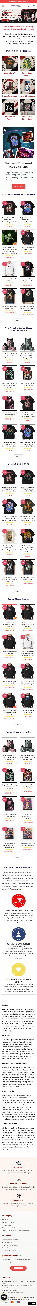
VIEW (9, 214)
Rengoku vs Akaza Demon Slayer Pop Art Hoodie (27, 624)
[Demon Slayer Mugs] (10, 86)
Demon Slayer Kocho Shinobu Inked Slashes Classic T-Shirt (9, 579)
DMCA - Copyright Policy (9, 1228)
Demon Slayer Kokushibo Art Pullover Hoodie (9, 624)
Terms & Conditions (8, 1222)
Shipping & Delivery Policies (10, 1239)
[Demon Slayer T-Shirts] (10, 63)
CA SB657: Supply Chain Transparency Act (15, 1230)
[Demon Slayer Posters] (10, 107)
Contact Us (5, 1248)
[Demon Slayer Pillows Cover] (27, 107)
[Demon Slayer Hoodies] (27, 63)
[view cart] (34, 6)
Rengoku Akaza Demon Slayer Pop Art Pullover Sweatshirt (27, 308)
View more (18, 320)
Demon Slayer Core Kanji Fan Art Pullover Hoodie (9, 712)
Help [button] (33, 1303)
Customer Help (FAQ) (9, 1250)
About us (5, 1219)
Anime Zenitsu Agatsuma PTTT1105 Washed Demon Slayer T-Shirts (9, 548)
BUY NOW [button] (20, 186)
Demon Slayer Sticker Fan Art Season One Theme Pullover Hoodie (27, 653)
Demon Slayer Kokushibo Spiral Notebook (27, 816)
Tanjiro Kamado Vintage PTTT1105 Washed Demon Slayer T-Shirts (27, 220)
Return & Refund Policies (10, 1245)
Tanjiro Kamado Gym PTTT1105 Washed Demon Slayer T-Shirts (9, 444)
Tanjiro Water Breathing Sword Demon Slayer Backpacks (9, 385)
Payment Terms (7, 1242)
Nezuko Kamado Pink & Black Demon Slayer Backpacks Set (9, 356)
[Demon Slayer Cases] (27, 86)
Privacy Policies (7, 1225)
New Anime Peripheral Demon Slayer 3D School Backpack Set (27, 356)
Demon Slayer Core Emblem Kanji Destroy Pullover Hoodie (27, 683)
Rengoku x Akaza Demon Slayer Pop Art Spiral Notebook (9, 845)
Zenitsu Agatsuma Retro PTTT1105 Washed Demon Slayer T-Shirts (27, 518)
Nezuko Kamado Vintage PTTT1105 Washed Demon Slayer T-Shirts (9, 220)
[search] (28, 6)
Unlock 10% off (4, 1297)
